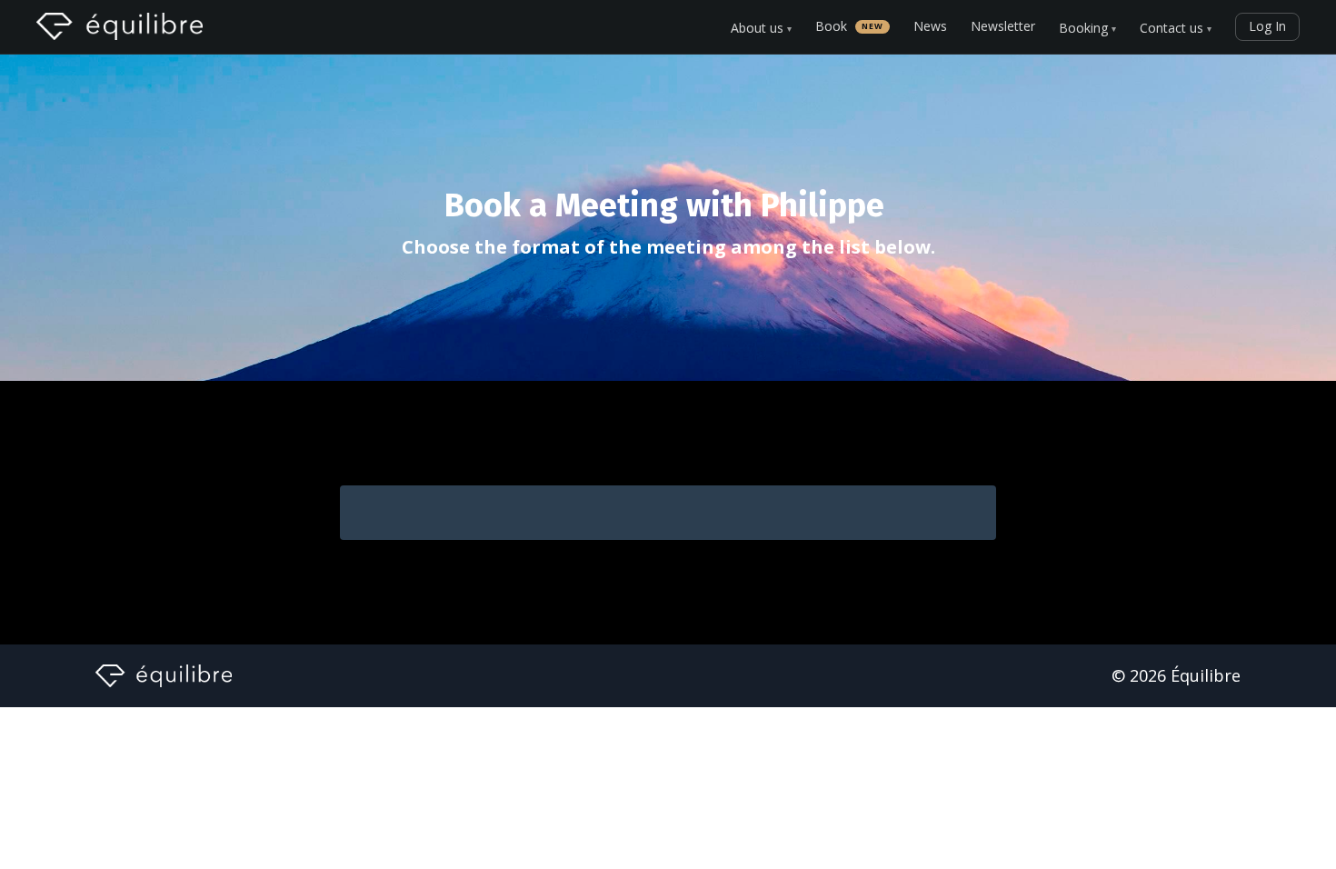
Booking (1087, 28)
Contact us (1175, 28)
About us (761, 28)
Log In (1267, 26)
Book (849, 27)
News (930, 27)
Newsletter (1003, 27)
